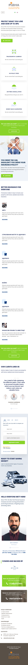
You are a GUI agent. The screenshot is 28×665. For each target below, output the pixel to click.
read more (5, 219)
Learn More (7, 175)
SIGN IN (12, 451)
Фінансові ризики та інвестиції (13, 330)
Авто (4, 210)
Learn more (7, 40)
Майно (4, 283)
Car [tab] (5, 420)
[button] (25, 166)
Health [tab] (16, 420)
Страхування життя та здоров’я (13, 234)
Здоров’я (5, 258)
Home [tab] (8, 420)
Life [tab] (12, 420)
